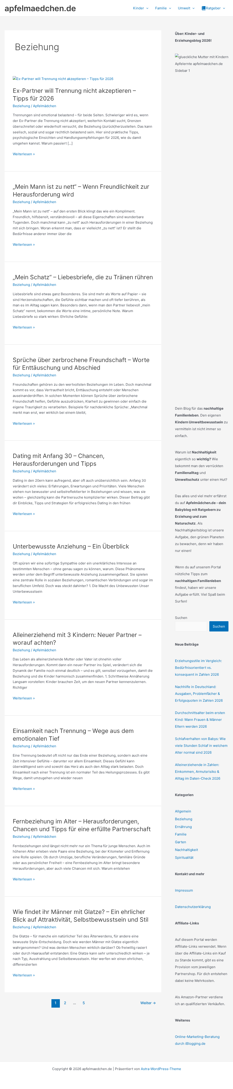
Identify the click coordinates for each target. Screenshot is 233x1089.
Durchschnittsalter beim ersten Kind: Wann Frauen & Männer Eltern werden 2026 (200, 720)
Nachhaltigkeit (186, 850)
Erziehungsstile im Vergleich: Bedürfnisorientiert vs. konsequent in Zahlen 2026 (198, 668)
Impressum (184, 890)
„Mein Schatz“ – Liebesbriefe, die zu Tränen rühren (83, 277)
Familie (181, 834)
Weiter (148, 1003)
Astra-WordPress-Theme (161, 1069)
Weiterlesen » (24, 154)
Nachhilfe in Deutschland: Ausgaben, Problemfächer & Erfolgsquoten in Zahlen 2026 (199, 694)
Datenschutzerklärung (193, 907)
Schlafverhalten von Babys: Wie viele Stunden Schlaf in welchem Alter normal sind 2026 (201, 746)
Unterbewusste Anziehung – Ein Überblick (71, 546)
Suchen (181, 618)
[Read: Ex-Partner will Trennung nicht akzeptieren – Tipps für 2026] (63, 78)
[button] (146, 8)
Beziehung (21, 106)
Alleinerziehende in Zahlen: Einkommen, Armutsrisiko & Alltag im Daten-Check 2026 (197, 772)
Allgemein (183, 811)
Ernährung (183, 827)
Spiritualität (184, 857)
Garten (180, 842)
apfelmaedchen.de (40, 8)
